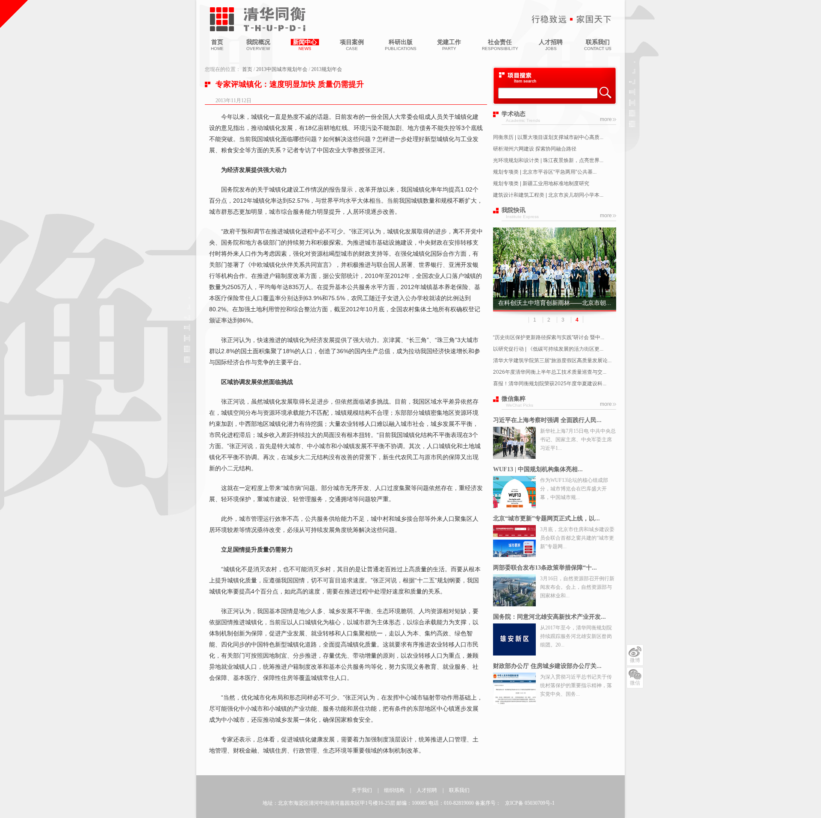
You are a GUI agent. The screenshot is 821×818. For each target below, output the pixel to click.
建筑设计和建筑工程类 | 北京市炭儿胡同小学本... (548, 195)
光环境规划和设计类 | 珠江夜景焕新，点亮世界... (548, 160)
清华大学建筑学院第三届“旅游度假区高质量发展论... (552, 360)
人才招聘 (426, 790)
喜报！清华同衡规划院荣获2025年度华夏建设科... (549, 384)
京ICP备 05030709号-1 (530, 803)
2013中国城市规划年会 (281, 69)
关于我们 (361, 790)
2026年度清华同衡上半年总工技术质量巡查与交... (549, 372)
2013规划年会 (326, 69)
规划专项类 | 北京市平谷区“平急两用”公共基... (545, 172)
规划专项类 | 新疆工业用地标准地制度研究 (541, 183)
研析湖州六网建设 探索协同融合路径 (534, 149)
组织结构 (394, 790)
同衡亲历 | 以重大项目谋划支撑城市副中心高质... (548, 137)
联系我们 (459, 790)
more (606, 119)
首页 (247, 69)
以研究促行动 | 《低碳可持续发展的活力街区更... (548, 349)
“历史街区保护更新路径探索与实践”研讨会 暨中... (548, 337)
